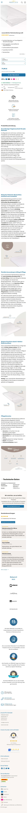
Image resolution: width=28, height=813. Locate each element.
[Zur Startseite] (13, 2)
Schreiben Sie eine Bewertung (8, 521)
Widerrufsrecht (4, 757)
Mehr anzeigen (4, 568)
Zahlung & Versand (5, 760)
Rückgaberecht (11, 86)
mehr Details (22, 52)
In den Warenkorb (13, 74)
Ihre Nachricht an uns (14, 505)
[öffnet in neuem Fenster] (13, 749)
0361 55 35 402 (8, 697)
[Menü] (2, 2)
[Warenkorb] (25, 2)
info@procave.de (8, 703)
